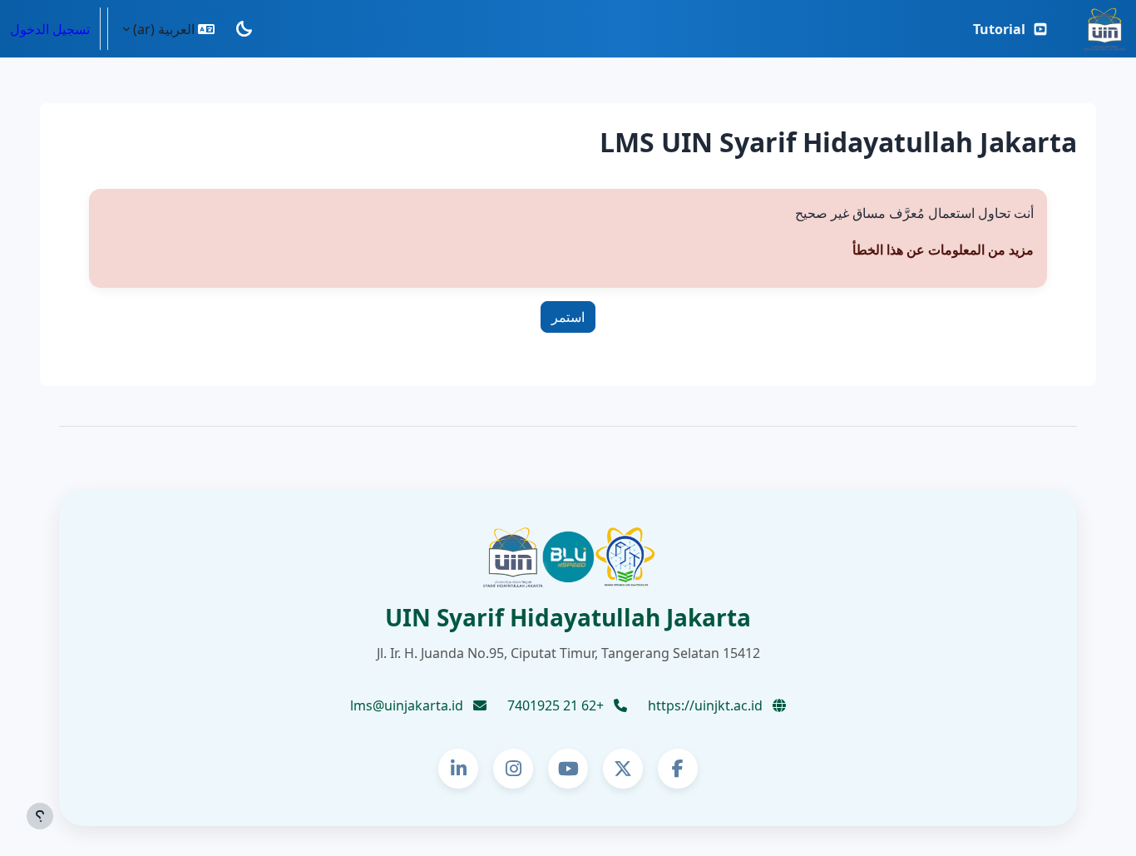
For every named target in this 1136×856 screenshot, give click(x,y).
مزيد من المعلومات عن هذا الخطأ (943, 249)
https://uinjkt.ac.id (707, 705)
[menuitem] (1010, 29)
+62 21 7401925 (557, 705)
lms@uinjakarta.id (408, 705)
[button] (168, 28)
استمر (568, 317)
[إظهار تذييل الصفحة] (40, 816)
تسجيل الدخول (50, 29)
